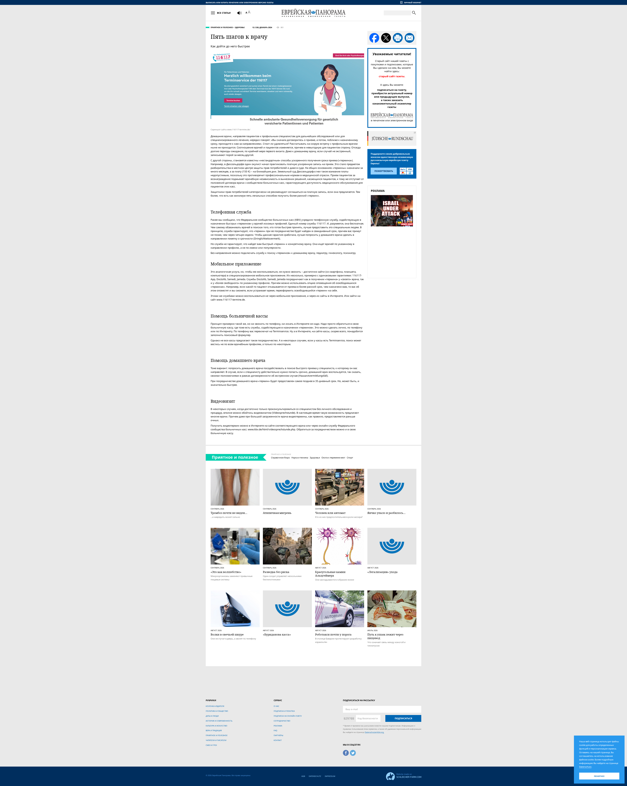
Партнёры (278, 735)
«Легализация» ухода (382, 572)
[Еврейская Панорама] (313, 13)
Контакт (278, 740)
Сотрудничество (282, 721)
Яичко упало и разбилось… (386, 513)
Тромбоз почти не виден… (229, 513)
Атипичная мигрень (277, 513)
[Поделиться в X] (386, 38)
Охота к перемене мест (333, 457)
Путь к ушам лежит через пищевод (385, 636)
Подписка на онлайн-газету (288, 716)
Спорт (350, 457)
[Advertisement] (393, 252)
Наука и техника (299, 457)
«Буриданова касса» (277, 634)
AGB (303, 776)
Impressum (330, 776)
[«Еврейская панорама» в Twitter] (353, 752)
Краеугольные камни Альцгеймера (330, 573)
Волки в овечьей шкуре (227, 634)
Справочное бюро (280, 457)
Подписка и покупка (284, 711)
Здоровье (240, 27)
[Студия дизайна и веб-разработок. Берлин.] (403, 776)
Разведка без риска (276, 572)
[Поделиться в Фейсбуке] (374, 38)
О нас (276, 706)
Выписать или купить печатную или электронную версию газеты (239, 2)
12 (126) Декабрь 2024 (262, 27)
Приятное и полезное (222, 27)
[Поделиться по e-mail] (409, 38)
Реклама (278, 725)
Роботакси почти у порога (333, 634)
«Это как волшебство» (226, 572)
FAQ (275, 730)
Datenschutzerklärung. (374, 732)
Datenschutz (315, 776)
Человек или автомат (330, 513)
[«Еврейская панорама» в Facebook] (346, 752)
